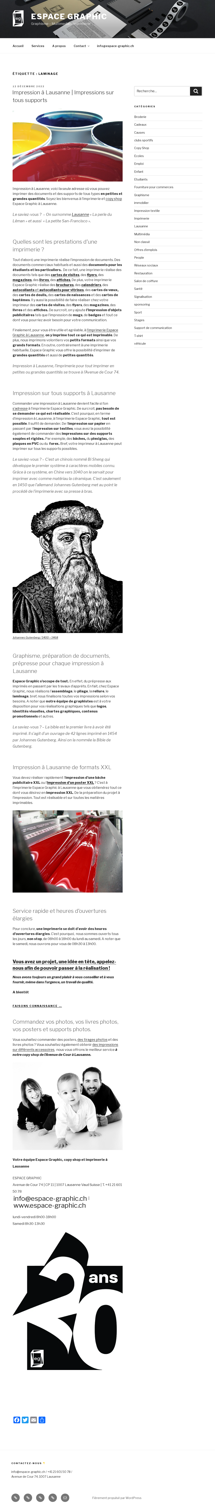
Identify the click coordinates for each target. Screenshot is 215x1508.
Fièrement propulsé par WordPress (117, 1498)
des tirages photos (92, 1040)
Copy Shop (141, 148)
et (48, 290)
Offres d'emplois (145, 250)
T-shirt (138, 336)
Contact (80, 46)
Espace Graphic (69, 16)
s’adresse (20, 409)
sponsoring (142, 304)
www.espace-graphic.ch (49, 1205)
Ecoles (139, 156)
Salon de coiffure (146, 281)
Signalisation (143, 296)
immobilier (141, 203)
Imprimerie (141, 218)
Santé (138, 288)
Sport (138, 312)
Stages (139, 320)
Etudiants (141, 179)
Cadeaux (140, 124)
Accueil (18, 46)
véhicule (140, 343)
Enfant (138, 171)
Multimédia (142, 234)
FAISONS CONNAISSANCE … (37, 1006)
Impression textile (147, 210)
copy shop (114, 199)
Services (37, 46)
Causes (139, 132)
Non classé (142, 242)
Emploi (139, 163)
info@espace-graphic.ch (115, 46)
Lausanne (80, 214)
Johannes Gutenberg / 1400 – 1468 (35, 637)
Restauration (143, 273)
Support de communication (153, 328)
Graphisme (141, 195)
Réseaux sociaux (146, 265)
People (139, 257)
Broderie (140, 117)
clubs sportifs (143, 140)
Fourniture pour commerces (153, 187)
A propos (59, 46)
